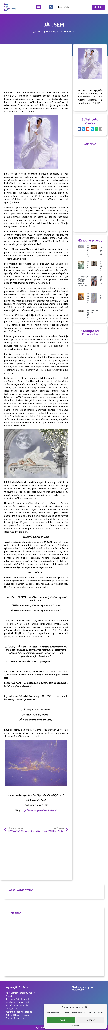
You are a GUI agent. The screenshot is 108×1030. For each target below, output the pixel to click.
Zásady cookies (75, 1025)
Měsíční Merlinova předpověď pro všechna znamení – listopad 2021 (20, 1005)
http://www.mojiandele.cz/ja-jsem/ (39, 810)
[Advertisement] (52, 68)
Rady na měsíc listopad (17, 999)
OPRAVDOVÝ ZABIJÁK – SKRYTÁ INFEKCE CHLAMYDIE (83, 281)
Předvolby (90, 1020)
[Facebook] (51, 7)
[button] (38, 7)
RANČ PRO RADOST (95, 311)
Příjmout (61, 1020)
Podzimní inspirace (15, 1018)
